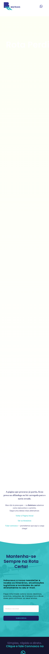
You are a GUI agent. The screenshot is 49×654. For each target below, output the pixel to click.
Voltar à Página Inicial (24, 516)
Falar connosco (11, 526)
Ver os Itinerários (24, 521)
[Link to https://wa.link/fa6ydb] (41, 6)
